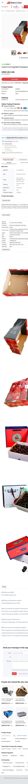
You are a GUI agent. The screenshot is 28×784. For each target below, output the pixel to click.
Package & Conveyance (20, 11)
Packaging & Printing (10, 11)
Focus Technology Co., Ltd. (18, 778)
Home (2, 11)
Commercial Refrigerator (20, 738)
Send (14, 673)
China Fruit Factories (7, 762)
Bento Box (5, 755)
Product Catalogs (22, 735)
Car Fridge (17, 741)
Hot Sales (3, 738)
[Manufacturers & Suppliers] (14, 2)
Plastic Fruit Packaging (8, 770)
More (2, 772)
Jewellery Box (14, 755)
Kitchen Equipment (5, 741)
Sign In (3, 152)
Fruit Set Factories (19, 762)
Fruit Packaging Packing (18, 766)
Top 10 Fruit (19, 770)
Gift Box (22, 755)
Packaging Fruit (6, 766)
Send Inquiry (14, 79)
